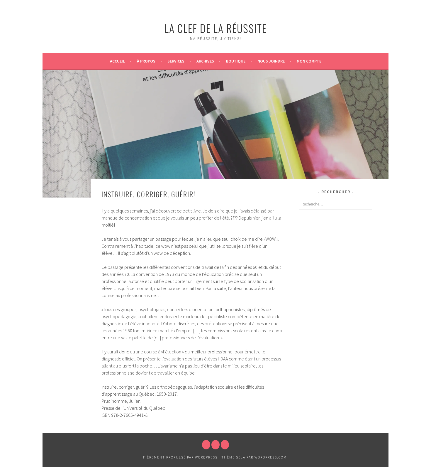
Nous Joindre (271, 61)
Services (175, 61)
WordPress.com (270, 457)
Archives (205, 61)
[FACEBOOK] (206, 444)
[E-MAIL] (225, 444)
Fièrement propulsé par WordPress (180, 457)
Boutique (235, 61)
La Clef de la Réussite (215, 28)
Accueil (117, 61)
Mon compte (309, 61)
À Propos (146, 61)
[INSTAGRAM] (215, 444)
